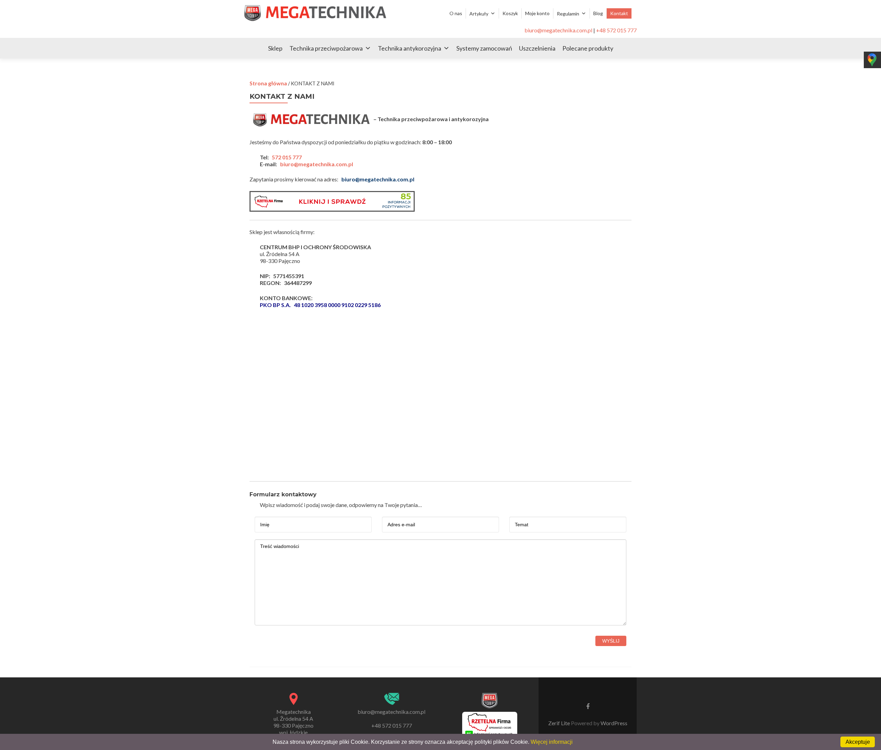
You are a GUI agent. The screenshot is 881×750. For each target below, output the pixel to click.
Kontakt (619, 13)
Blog (598, 13)
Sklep (275, 48)
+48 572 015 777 (616, 30)
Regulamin (568, 14)
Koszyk (510, 13)
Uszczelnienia (537, 48)
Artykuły (478, 14)
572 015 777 (287, 157)
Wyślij (610, 641)
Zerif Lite (559, 723)
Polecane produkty (587, 48)
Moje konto (537, 13)
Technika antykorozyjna (409, 48)
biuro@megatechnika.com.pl (558, 30)
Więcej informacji (552, 742)
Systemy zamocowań (484, 48)
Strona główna (268, 83)
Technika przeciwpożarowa (326, 48)
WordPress (613, 723)
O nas (455, 13)
